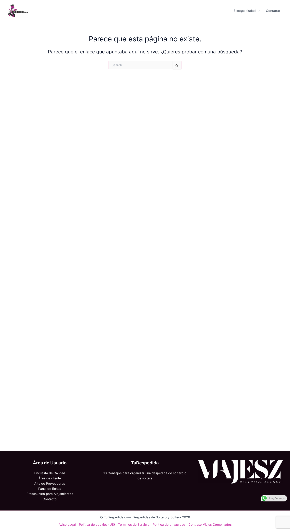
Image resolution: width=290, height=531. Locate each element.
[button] (258, 11)
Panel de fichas (49, 489)
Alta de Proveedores (49, 483)
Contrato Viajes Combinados (210, 524)
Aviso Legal (67, 524)
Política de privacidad (169, 524)
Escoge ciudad (245, 11)
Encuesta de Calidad (49, 473)
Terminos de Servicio (134, 524)
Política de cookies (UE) (97, 524)
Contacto (273, 11)
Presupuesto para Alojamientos (49, 494)
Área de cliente (49, 478)
